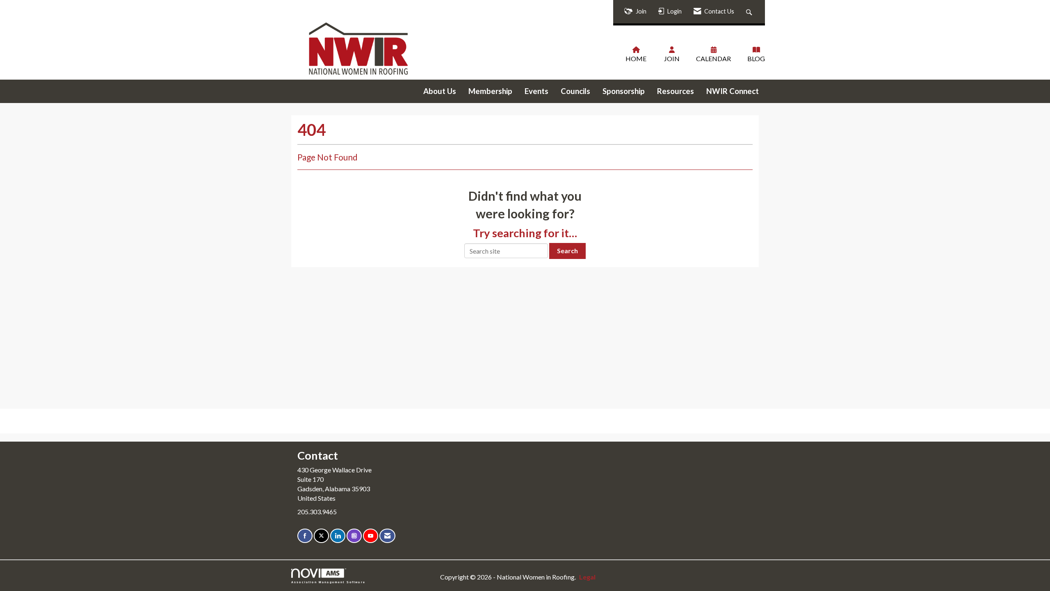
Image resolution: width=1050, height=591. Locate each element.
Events (536, 91)
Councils (575, 91)
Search (567, 250)
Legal (587, 577)
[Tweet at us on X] (321, 536)
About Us (439, 91)
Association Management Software (328, 582)
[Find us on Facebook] (305, 536)
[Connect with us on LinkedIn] (337, 536)
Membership (490, 91)
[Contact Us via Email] (387, 536)
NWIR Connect (732, 91)
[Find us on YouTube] (370, 536)
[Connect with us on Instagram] (354, 536)
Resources (675, 91)
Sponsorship (624, 91)
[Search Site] (750, 12)
